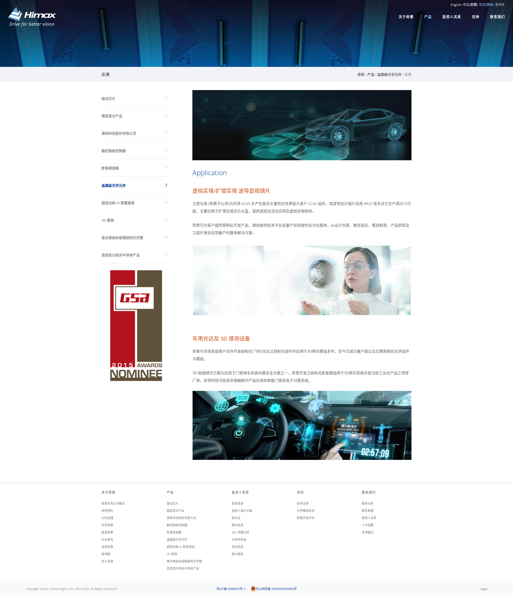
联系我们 (497, 16)
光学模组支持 (305, 511)
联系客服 (368, 511)
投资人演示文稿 (242, 511)
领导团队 (107, 511)
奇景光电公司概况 (113, 503)
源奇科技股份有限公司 (119, 133)
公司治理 (107, 518)
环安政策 (107, 525)
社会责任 (107, 539)
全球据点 (368, 532)
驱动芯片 (108, 98)
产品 (428, 16)
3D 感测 (108, 220)
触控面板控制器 (114, 150)
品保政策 (107, 547)
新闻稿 (106, 554)
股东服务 (237, 554)
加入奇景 (107, 561)
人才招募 (368, 525)
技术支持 (303, 503)
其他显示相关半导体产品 (121, 255)
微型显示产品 (112, 115)
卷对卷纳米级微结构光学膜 (122, 237)
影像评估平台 (305, 518)
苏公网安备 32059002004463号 (276, 589)
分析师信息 (239, 539)
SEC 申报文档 (240, 532)
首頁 (360, 74)
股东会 (236, 518)
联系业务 (368, 503)
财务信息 (237, 503)
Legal (483, 589)
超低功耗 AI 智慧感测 (118, 202)
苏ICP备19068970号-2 (230, 589)
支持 (475, 16)
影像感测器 (110, 168)
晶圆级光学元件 (389, 74)
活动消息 (237, 547)
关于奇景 (406, 16)
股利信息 (237, 525)
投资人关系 (451, 16)
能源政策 (107, 532)
